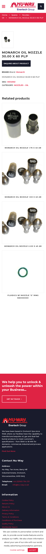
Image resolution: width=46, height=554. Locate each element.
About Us (6, 507)
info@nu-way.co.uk (21, 485)
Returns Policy (8, 504)
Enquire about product (16, 63)
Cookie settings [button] (17, 550)
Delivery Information (10, 510)
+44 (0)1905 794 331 (21, 481)
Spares (15, 15)
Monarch (20, 72)
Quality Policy (7, 524)
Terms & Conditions (10, 517)
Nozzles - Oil (21, 85)
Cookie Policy (8, 500)
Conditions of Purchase (12, 520)
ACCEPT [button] (32, 550)
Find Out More (8, 451)
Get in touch (13, 399)
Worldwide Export (10, 527)
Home (4, 15)
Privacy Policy (8, 514)
